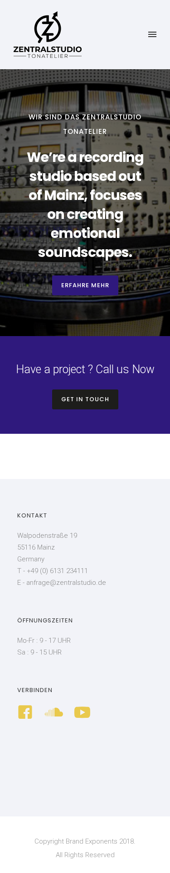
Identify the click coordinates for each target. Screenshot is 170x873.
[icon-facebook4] (27, 712)
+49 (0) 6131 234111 (57, 571)
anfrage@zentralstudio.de (66, 583)
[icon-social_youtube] (82, 712)
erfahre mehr (85, 285)
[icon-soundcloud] (56, 712)
